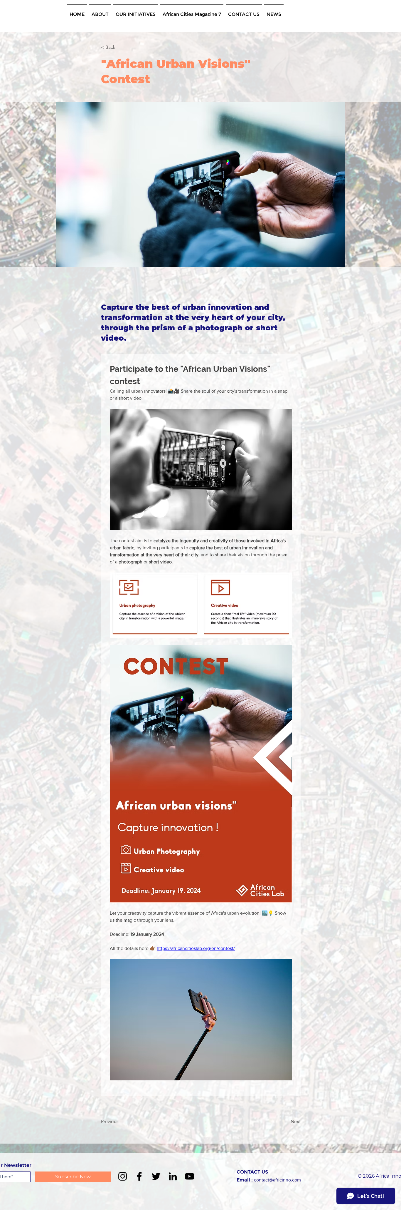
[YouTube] (189, 1176)
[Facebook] (139, 1176)
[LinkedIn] (172, 1176)
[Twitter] (156, 1176)
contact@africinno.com (277, 1179)
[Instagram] (122, 1176)
